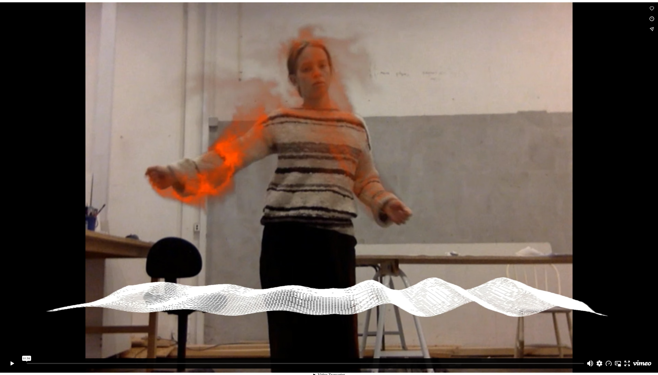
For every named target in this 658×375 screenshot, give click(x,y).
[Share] (652, 29)
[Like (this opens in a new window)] (652, 8)
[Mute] (590, 363)
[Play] (12, 363)
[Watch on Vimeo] (642, 363)
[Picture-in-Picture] (618, 363)
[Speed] (609, 363)
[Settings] (599, 363)
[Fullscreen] (627, 363)
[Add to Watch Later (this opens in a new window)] (652, 19)
